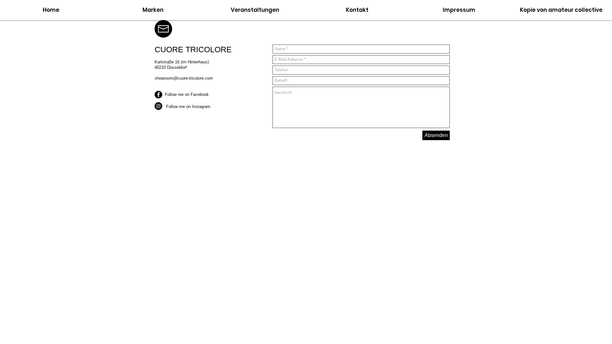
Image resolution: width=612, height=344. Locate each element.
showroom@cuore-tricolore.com (184, 78)
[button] (357, 10)
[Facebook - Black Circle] (158, 94)
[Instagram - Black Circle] (158, 106)
